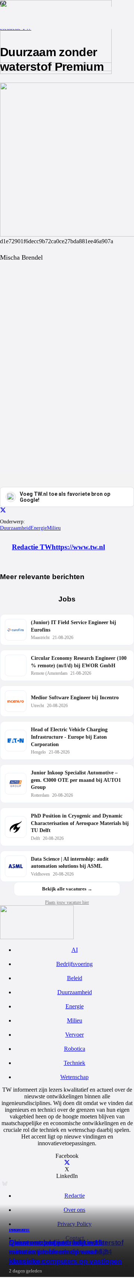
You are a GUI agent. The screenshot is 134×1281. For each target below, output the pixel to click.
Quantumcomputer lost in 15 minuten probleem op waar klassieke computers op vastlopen (65, 1252)
